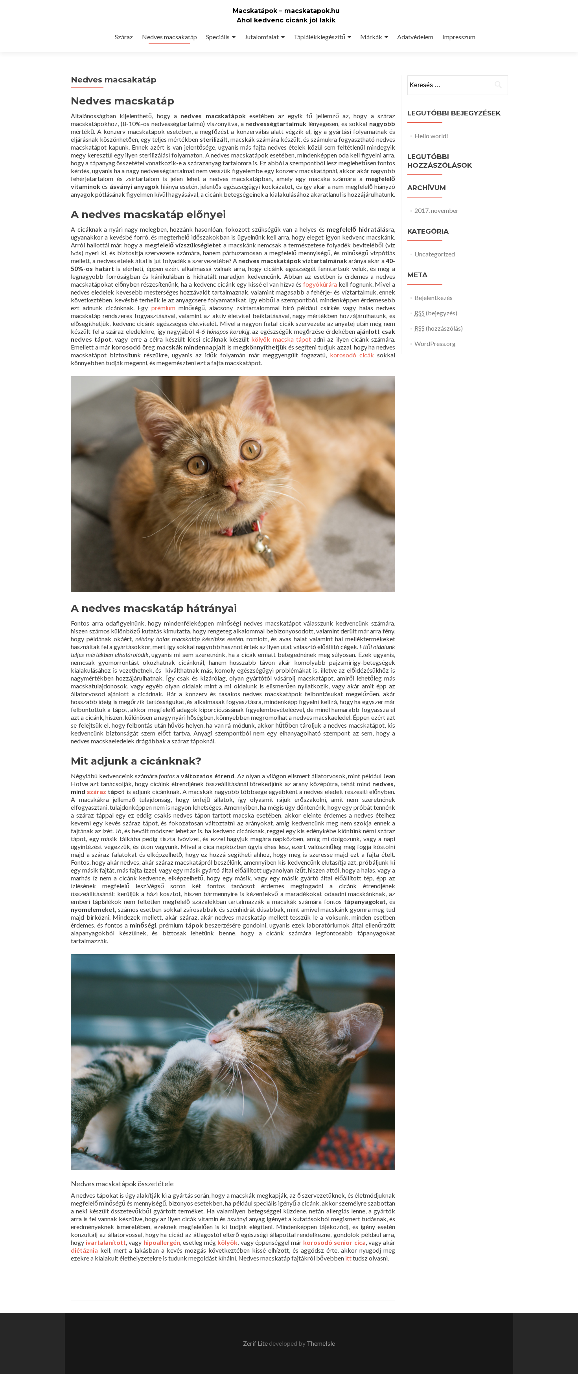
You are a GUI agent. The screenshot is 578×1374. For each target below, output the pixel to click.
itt (348, 1258)
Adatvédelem (415, 36)
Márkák (371, 36)
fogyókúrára (320, 284)
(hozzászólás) (438, 328)
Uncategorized (434, 254)
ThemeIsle (321, 1343)
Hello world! (431, 135)
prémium (163, 307)
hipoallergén (162, 1242)
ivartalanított (106, 1242)
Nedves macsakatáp (169, 36)
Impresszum (458, 36)
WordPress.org (435, 343)
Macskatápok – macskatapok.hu (286, 11)
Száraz (124, 36)
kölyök (227, 1242)
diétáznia (84, 1250)
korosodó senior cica (334, 1242)
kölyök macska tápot (281, 339)
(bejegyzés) (435, 313)
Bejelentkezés (433, 297)
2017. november (436, 210)
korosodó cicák (352, 355)
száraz (96, 791)
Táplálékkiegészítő (319, 36)
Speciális (218, 36)
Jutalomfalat (262, 36)
